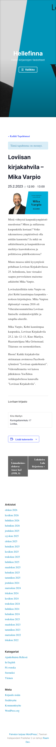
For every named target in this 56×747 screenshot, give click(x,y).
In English (10, 662)
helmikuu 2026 (12, 525)
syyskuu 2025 (12, 536)
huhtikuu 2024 (12, 608)
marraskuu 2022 (13, 634)
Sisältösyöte (10, 700)
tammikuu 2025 (12, 577)
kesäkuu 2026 (12, 515)
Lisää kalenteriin (24, 439)
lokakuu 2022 (12, 640)
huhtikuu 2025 (12, 562)
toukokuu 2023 (12, 619)
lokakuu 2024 (12, 593)
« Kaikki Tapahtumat (19, 136)
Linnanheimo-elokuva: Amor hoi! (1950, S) (18, 466)
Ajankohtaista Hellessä (16, 657)
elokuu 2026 (11, 509)
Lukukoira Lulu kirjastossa (38, 463)
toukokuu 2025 (12, 556)
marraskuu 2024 (13, 588)
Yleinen (9, 678)
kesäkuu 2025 (12, 551)
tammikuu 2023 (12, 629)
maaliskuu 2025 (13, 567)
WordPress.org (12, 710)
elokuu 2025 (11, 541)
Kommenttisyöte (13, 705)
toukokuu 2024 (12, 603)
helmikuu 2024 (12, 614)
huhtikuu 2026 (12, 520)
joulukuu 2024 (12, 582)
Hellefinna (28, 53)
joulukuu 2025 (12, 530)
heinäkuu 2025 (12, 546)
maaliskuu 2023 (13, 624)
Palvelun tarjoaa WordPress (23, 734)
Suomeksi (10, 672)
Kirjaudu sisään (12, 695)
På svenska (10, 667)
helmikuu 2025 (12, 572)
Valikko (29, 69)
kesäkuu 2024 (12, 598)
